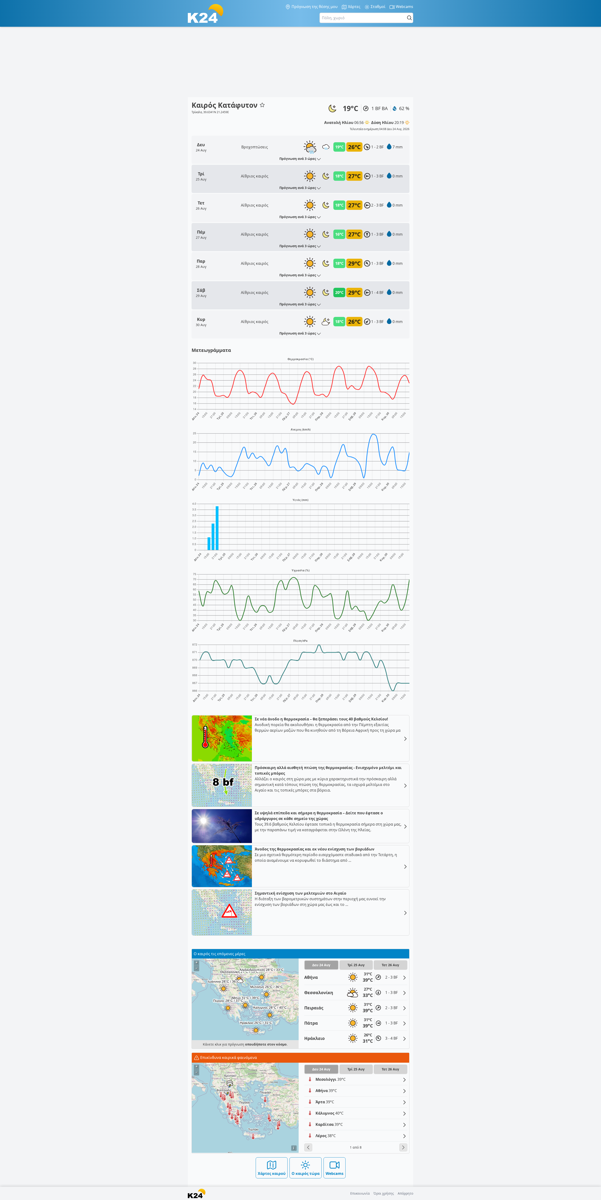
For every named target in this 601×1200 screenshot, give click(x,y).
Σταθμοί (377, 6)
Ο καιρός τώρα (306, 1173)
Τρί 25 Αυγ (356, 965)
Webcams (404, 6)
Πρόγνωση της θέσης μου (314, 6)
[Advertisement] (300, 62)
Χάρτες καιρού (271, 1173)
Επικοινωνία (360, 1193)
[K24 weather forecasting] (205, 13)
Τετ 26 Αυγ (390, 965)
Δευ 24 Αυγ (321, 965)
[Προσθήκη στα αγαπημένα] (262, 105)
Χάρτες (353, 6)
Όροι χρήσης (384, 1193)
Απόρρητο (405, 1193)
